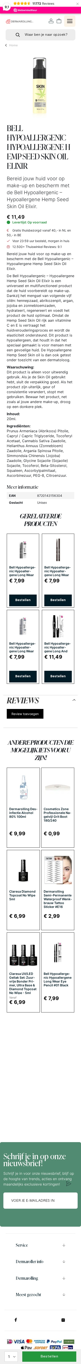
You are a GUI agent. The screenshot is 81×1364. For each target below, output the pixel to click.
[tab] (40, 699)
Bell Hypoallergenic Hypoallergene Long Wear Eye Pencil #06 (22, 649)
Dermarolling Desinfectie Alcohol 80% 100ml (23, 812)
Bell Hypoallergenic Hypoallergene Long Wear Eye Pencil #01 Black (22, 574)
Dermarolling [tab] (27, 1278)
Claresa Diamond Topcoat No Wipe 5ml (22, 895)
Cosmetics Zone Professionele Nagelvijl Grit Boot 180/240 (57, 814)
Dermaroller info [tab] (29, 1261)
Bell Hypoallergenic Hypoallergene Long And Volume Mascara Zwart (57, 651)
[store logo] (20, 21)
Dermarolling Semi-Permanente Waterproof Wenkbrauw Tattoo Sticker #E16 (58, 899)
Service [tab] (22, 1245)
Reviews (23, 699)
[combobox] (40, 34)
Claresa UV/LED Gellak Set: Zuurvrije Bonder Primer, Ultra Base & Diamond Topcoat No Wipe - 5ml (22, 983)
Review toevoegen (25, 714)
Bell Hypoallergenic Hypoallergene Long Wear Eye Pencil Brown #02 (57, 574)
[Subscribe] (68, 1183)
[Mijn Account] (51, 21)
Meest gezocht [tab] (28, 1294)
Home (13, 45)
